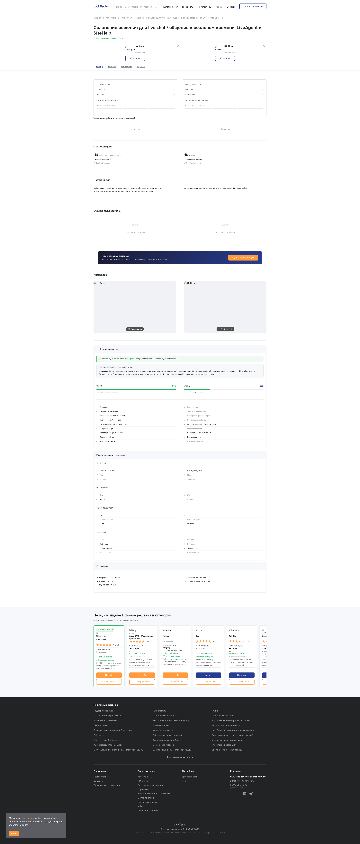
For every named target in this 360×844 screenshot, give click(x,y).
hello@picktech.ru (245, 780)
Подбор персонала (103, 710)
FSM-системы (159, 710)
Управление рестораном (224, 745)
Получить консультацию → (243, 257)
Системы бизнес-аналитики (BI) (227, 749)
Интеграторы (205, 6)
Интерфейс (126, 66)
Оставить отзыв (146, 797)
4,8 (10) (216, 641)
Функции (141, 66)
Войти (185, 781)
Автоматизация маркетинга (226, 725)
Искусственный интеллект (107, 740)
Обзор (99, 66)
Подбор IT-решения (253, 6)
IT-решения (143, 789)
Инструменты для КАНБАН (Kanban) (171, 720)
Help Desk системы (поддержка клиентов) (233, 730)
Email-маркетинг (161, 725)
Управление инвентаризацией (227, 740)
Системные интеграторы (150, 785)
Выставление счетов (163, 715)
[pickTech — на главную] (180, 825)
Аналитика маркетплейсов (166, 740)
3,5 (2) (248, 641)
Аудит (215, 710)
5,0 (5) (116, 645)
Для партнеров (189, 776)
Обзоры (231, 6)
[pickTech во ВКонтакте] (244, 793)
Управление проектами (105, 720)
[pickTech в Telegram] (251, 793)
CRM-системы (101, 725)
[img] (104, 645)
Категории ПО (170, 6)
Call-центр (99, 735)
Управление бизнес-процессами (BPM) (231, 720)
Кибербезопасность (163, 730)
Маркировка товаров (163, 745)
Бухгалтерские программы (107, 715)
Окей (13, 833)
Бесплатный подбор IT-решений (154, 793)
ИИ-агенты (187, 6)
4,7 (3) (149, 641)
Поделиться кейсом (148, 810)
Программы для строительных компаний (232, 735)
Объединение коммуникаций (167, 735)
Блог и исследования (148, 802)
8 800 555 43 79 (238, 785)
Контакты (98, 781)
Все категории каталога (180, 757)
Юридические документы (107, 785)
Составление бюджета (223, 715)
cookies (30, 818)
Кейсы (219, 6)
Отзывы (112, 66)
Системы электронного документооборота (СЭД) (119, 749)
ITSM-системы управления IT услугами (113, 730)
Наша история (101, 776)
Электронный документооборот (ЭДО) (172, 749)
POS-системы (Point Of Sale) (108, 745)
